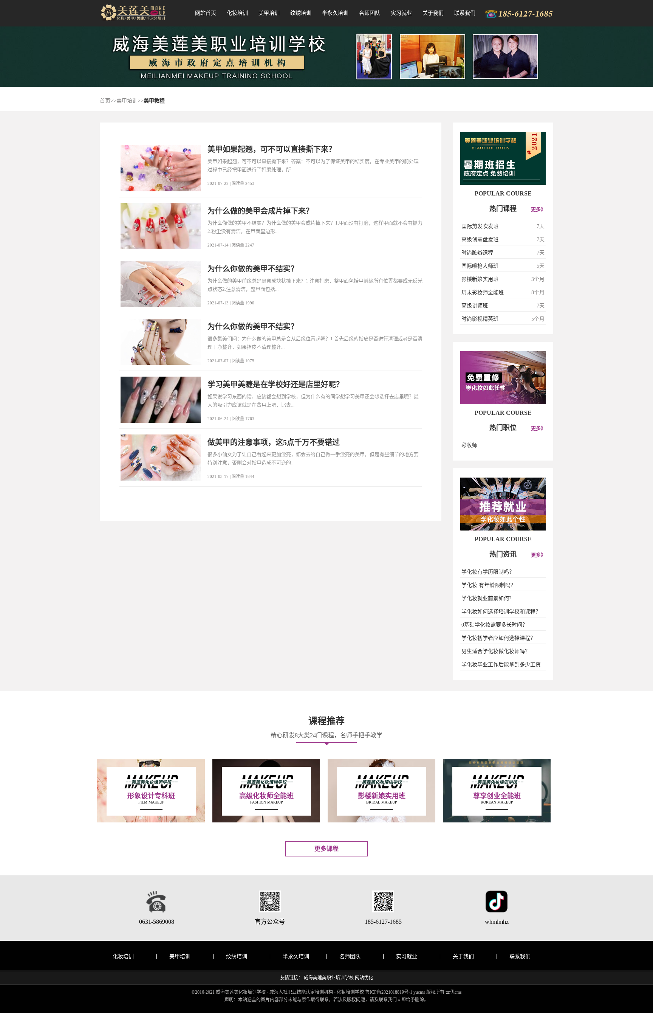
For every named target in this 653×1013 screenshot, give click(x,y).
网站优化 (364, 977)
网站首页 (205, 13)
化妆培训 (237, 13)
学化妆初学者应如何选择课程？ (498, 638)
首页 (105, 101)
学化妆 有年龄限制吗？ (488, 585)
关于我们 (433, 13)
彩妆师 (469, 445)
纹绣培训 (300, 13)
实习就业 (401, 13)
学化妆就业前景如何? (486, 598)
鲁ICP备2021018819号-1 (388, 992)
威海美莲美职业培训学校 (329, 977)
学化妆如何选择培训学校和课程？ (501, 611)
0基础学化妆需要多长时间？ (494, 625)
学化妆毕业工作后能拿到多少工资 (501, 664)
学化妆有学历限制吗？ (487, 572)
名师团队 (369, 13)
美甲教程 (154, 101)
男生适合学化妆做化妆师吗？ (495, 651)
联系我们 (464, 13)
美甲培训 (269, 13)
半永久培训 (335, 13)
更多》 (538, 209)
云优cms (454, 992)
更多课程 (326, 848)
